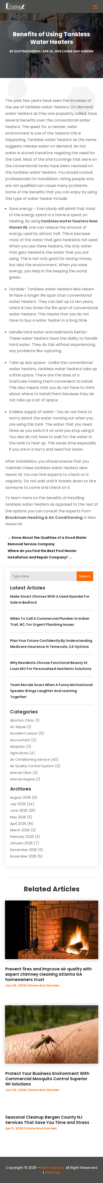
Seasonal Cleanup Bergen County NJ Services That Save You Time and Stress (47, 1119)
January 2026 (21, 843)
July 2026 (18, 804)
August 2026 (20, 797)
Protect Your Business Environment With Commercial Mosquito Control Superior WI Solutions (47, 1079)
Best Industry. (53, 1167)
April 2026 (18, 823)
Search (85, 576)
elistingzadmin (27, 51)
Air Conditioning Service (30, 759)
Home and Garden (78, 51)
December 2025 (23, 849)
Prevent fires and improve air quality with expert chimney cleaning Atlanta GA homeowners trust (48, 974)
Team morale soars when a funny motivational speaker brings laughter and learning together (51, 690)
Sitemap (52, 1172)
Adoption (17, 746)
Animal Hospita (22, 779)
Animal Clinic (21, 772)
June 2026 (18, 810)
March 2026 (20, 830)
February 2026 (22, 836)
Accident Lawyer (24, 733)
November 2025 (23, 856)
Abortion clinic (22, 720)
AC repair (18, 726)
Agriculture (19, 753)
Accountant (20, 740)
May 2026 (18, 817)
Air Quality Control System (32, 766)
